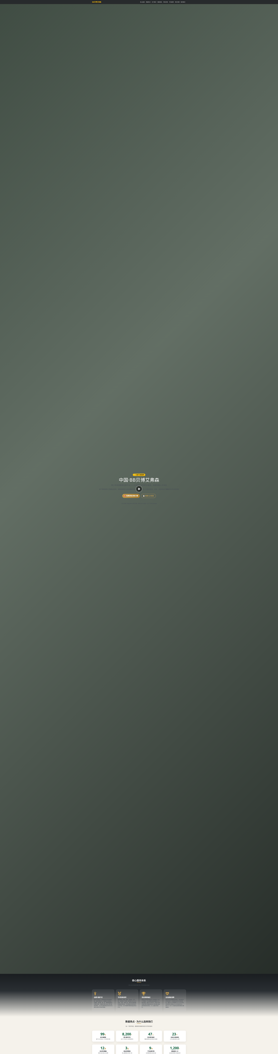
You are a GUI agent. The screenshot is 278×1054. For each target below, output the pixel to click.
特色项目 (165, 2)
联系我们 (183, 2)
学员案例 (171, 2)
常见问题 (177, 2)
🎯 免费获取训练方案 (131, 496)
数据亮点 (148, 2)
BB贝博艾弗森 (96, 2)
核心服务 (142, 2)
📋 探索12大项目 (148, 496)
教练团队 (160, 2)
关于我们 (154, 2)
